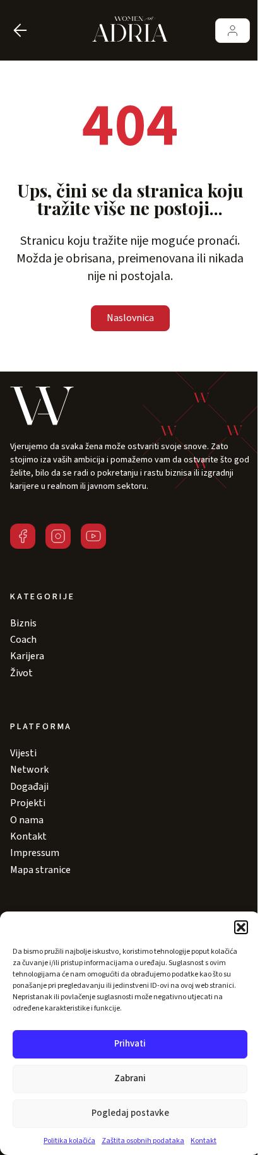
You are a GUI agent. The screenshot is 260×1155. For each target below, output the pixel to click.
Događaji (29, 786)
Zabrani (130, 1078)
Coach (23, 639)
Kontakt (203, 1140)
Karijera (27, 656)
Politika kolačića (69, 1140)
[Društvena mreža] (22, 536)
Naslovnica (130, 318)
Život (21, 673)
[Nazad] (20, 30)
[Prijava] (232, 30)
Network (29, 769)
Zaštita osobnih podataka (143, 1140)
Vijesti (23, 753)
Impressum (34, 853)
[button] (241, 927)
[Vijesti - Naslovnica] (130, 30)
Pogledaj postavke (130, 1113)
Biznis (23, 623)
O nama (27, 820)
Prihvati (130, 1043)
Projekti (27, 803)
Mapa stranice (40, 870)
